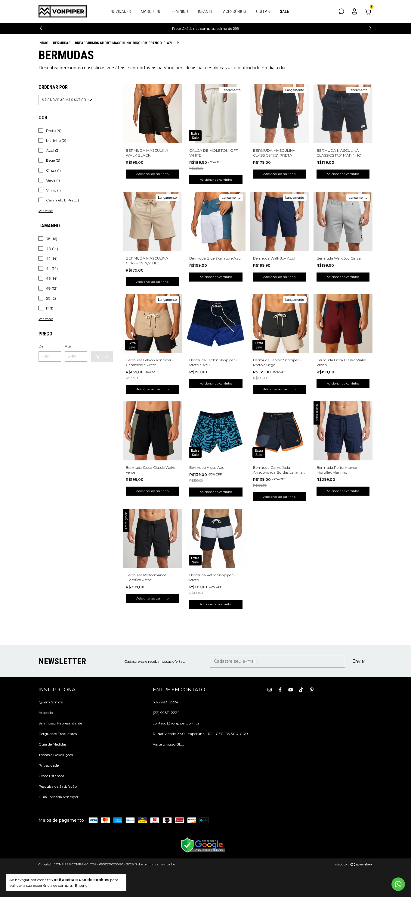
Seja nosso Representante (60, 723)
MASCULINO (151, 11)
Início (43, 43)
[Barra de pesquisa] (341, 12)
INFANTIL (205, 11)
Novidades (120, 11)
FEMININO (180, 11)
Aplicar (101, 356)
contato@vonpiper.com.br (176, 723)
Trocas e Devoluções (56, 754)
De (41, 346)
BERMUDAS (61, 43)
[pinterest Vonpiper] (311, 689)
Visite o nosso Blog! (169, 744)
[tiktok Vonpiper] (301, 689)
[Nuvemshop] (353, 865)
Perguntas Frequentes (58, 733)
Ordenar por (53, 87)
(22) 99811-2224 (166, 712)
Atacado (46, 712)
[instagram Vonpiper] (269, 689)
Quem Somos (51, 702)
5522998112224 (165, 702)
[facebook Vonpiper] (280, 689)
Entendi (81, 885)
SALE (284, 11)
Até (68, 346)
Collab (263, 11)
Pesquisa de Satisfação (58, 786)
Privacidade (49, 765)
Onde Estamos (51, 776)
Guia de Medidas (52, 744)
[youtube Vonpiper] (290, 689)
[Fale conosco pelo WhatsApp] (398, 884)
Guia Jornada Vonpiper (59, 797)
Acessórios (234, 11)
